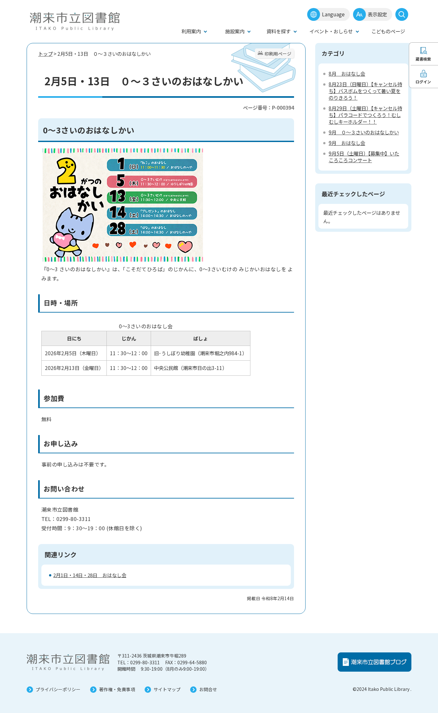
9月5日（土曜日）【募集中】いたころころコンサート (364, 157)
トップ (45, 53)
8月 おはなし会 (347, 73)
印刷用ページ (278, 53)
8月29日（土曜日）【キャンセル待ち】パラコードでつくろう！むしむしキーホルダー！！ (365, 115)
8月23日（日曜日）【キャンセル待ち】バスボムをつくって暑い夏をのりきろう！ (365, 90)
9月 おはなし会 (347, 142)
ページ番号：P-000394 (268, 107)
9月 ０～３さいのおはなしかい (364, 132)
